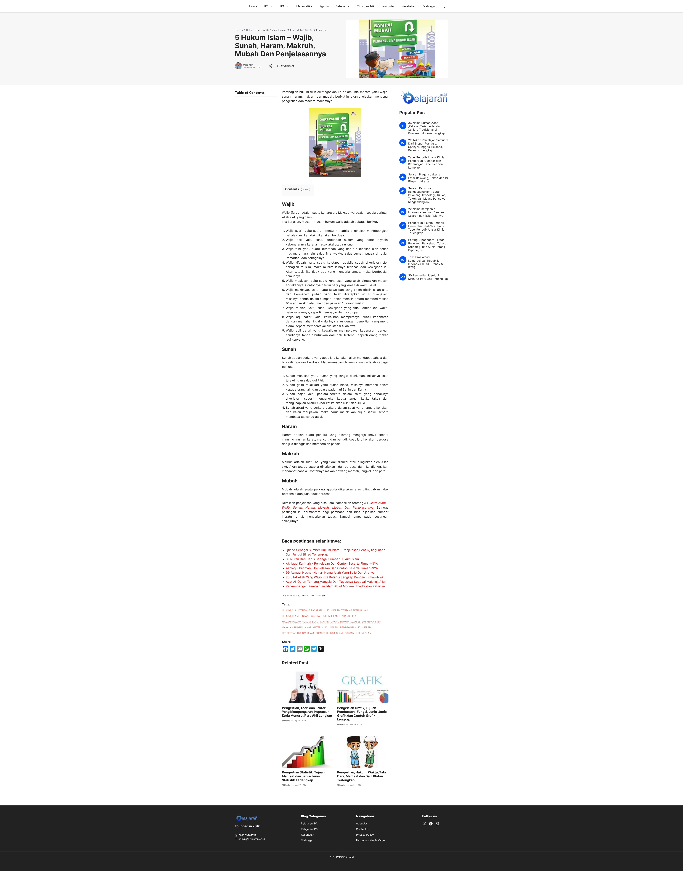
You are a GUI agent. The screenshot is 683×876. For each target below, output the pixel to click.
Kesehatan (408, 6)
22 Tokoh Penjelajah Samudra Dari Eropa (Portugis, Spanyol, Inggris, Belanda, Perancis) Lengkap (428, 145)
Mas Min (248, 64)
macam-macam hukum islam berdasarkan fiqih (350, 621)
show (306, 189)
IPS (266, 6)
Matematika (304, 6)
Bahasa (340, 6)
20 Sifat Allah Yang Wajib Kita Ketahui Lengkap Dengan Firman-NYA (334, 577)
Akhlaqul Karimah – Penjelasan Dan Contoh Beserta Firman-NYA (332, 563)
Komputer (388, 6)
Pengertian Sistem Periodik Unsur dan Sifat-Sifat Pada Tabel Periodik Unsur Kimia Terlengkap (426, 228)
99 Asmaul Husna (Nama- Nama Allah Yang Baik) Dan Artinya (330, 572)
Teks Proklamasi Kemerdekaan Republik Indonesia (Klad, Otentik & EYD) (425, 262)
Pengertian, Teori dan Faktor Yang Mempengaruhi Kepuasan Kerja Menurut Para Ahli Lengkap (307, 711)
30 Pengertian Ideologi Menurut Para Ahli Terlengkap (428, 277)
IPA (282, 6)
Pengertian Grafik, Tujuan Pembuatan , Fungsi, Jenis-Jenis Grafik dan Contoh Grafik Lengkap (362, 713)
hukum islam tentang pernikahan (346, 610)
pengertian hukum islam (298, 633)
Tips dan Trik (366, 6)
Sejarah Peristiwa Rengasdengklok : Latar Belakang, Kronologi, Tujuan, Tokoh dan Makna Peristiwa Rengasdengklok (427, 195)
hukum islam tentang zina (339, 616)
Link (279, 66)
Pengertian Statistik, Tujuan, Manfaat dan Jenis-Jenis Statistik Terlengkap (303, 776)
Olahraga (429, 6)
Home (253, 6)
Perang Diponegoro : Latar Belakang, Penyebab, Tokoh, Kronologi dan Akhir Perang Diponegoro (427, 245)
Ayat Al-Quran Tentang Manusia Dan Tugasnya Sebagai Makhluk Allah (336, 581)
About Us (362, 823)
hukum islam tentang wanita (301, 616)
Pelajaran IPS (309, 829)
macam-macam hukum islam (300, 621)
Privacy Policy (365, 834)
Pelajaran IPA (309, 823)
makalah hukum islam (296, 627)
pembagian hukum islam (355, 627)
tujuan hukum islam (358, 633)
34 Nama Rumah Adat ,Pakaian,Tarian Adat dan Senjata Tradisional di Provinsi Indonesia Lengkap (426, 128)
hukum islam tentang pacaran (302, 610)
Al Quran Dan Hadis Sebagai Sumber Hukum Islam (323, 559)
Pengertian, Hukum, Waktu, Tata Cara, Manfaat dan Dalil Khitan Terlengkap (361, 776)
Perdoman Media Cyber (371, 840)
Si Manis (286, 720)
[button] (443, 6)
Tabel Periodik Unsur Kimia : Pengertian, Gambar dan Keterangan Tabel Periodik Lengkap (427, 162)
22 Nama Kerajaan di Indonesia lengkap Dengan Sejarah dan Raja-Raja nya (426, 212)
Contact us (363, 829)
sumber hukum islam (329, 633)
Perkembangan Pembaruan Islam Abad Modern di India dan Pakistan (335, 586)
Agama (324, 6)
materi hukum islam (325, 627)
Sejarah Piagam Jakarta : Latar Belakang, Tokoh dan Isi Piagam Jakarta (428, 178)
